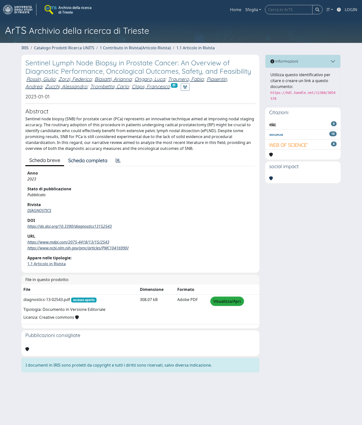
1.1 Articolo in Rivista (195, 48)
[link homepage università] (68, 10)
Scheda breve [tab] (44, 160)
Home (235, 9)
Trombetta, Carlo (109, 86)
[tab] (118, 160)
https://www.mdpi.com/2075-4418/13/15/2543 (68, 242)
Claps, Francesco (151, 86)
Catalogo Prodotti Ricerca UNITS (64, 48)
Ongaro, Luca (149, 79)
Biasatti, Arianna (113, 79)
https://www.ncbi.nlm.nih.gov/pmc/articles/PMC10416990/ (78, 248)
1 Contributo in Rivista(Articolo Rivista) (135, 48)
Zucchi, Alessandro (66, 86)
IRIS (25, 48)
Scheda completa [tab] (87, 160)
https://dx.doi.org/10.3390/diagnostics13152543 (69, 226)
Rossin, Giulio (40, 79)
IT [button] (328, 9)
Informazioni (286, 61)
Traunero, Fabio (186, 79)
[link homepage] (19, 10)
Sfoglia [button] (251, 9)
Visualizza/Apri (227, 301)
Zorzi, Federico (75, 79)
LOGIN (351, 9)
